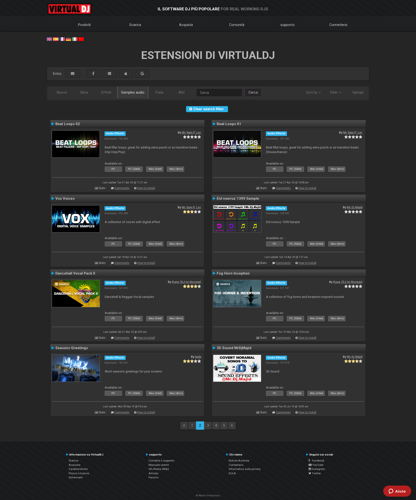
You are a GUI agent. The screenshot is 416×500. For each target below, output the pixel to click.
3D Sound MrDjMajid (234, 348)
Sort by (312, 92)
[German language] (68, 39)
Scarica (135, 25)
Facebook (317, 460)
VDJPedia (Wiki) (159, 469)
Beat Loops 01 (229, 124)
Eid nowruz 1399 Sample (238, 198)
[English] (49, 39)
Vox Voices (65, 198)
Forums (153, 477)
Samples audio (132, 92)
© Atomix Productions (208, 495)
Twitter (316, 473)
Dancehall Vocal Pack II (75, 273)
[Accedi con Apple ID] (126, 74)
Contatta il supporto (161, 460)
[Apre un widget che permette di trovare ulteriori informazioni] (397, 492)
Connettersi (338, 25)
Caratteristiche (78, 469)
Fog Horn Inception (233, 273)
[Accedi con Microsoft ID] (109, 74)
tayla (198, 357)
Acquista (186, 25)
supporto (287, 25)
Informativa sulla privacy (245, 469)
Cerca (253, 92)
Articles (153, 473)
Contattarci (236, 465)
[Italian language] (74, 39)
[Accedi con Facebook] (93, 74)
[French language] (62, 39)
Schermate (76, 477)
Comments (122, 188)
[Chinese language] (81, 39)
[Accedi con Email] (72, 74)
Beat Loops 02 (67, 124)
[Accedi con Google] (142, 74)
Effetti (106, 92)
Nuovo (62, 92)
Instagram (318, 469)
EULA (232, 473)
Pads (159, 92)
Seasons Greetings (71, 348)
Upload (357, 92)
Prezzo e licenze (79, 473)
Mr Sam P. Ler (191, 132)
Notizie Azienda (239, 460)
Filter (334, 92)
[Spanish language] (55, 39)
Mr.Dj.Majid (354, 207)
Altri (181, 92)
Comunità (236, 25)
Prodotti (84, 25)
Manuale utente (159, 465)
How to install (146, 188)
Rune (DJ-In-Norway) (186, 282)
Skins (84, 92)
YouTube (317, 465)
